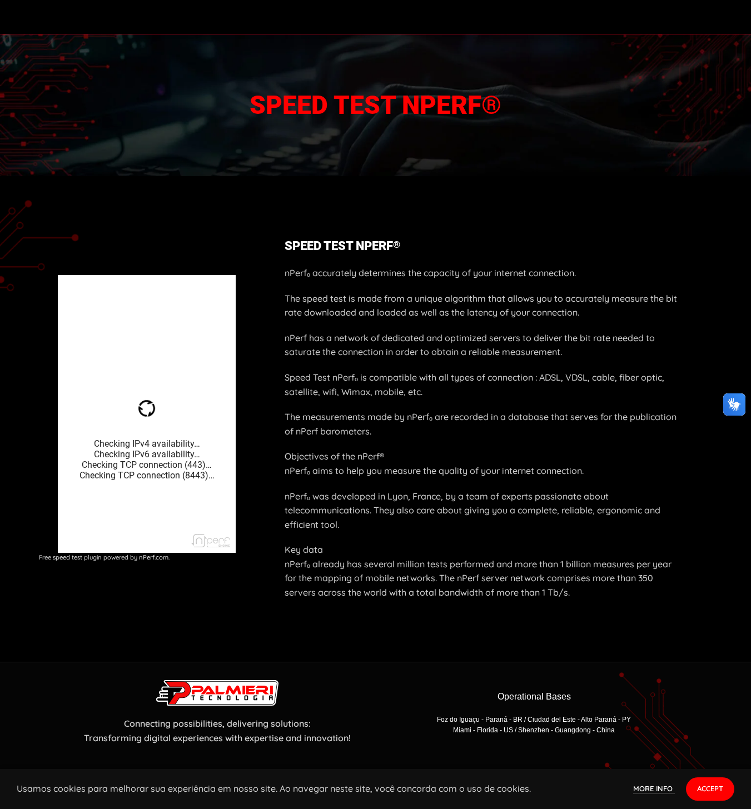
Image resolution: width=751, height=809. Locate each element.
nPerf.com (153, 557)
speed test (67, 557)
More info (654, 788)
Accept (710, 788)
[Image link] (217, 691)
